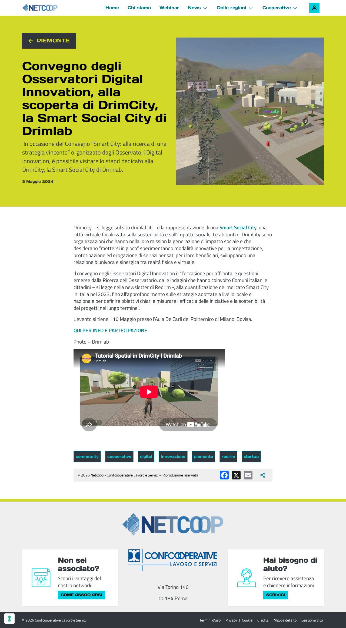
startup (251, 456)
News (194, 7)
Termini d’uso (210, 620)
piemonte (203, 456)
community (87, 456)
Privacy (231, 620)
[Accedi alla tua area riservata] (314, 8)
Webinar (169, 7)
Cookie (247, 620)
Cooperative (276, 7)
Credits (263, 620)
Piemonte (53, 40)
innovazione (173, 456)
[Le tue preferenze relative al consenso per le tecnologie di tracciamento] (9, 618)
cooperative (119, 456)
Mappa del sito (285, 620)
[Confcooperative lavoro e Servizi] (173, 560)
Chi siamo (139, 7)
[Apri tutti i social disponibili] (263, 475)
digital (146, 456)
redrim (228, 456)
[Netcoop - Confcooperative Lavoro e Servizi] (52, 8)
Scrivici (275, 594)
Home (112, 7)
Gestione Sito (312, 620)
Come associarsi (81, 594)
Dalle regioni (231, 7)
